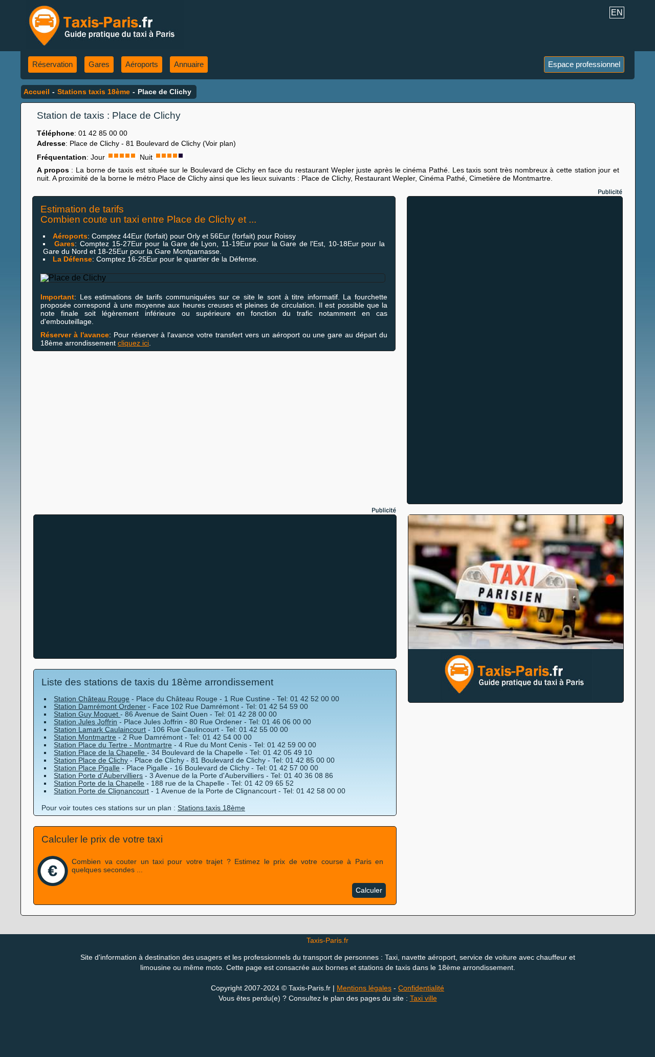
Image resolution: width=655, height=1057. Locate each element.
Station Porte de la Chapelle (99, 783)
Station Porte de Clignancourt (101, 791)
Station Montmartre (85, 737)
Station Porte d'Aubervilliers (98, 775)
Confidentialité (421, 988)
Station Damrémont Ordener (100, 706)
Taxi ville (423, 998)
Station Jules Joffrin (85, 722)
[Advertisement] (515, 350)
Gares (99, 64)
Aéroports (141, 64)
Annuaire (189, 64)
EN (617, 12)
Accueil (37, 92)
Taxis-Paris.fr (327, 940)
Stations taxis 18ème (93, 92)
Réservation (52, 64)
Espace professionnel (584, 64)
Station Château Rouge (91, 699)
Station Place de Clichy (91, 760)
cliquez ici (133, 343)
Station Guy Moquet (87, 714)
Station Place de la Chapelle (100, 752)
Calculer (369, 890)
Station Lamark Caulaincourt (100, 729)
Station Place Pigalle (87, 768)
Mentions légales (364, 988)
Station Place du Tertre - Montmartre (113, 745)
